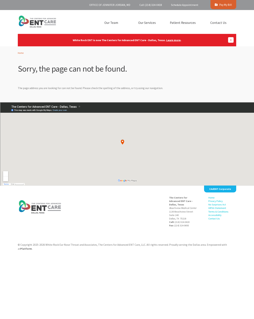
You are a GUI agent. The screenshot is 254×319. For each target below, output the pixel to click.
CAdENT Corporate (220, 189)
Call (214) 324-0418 (150, 5)
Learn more (173, 40)
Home (20, 53)
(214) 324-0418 (182, 222)
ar (25, 248)
